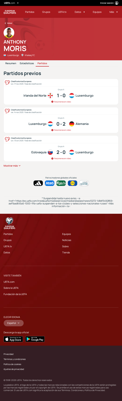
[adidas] (38, 183)
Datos (7, 252)
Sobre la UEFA (11, 288)
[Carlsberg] (61, 183)
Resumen (10, 63)
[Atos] (49, 183)
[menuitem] (30, 12)
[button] (80, 12)
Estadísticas (27, 63)
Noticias (66, 240)
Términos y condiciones (15, 359)
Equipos (66, 234)
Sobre (65, 246)
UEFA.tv (8, 246)
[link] (29, 12)
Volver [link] (9, 23)
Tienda (66, 252)
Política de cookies (12, 364)
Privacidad (8, 354)
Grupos (7, 240)
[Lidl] (72, 183)
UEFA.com (9, 281)
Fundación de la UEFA (15, 294)
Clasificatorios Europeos (10, 12)
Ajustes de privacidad (14, 369)
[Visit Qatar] (84, 183)
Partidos (42, 63)
